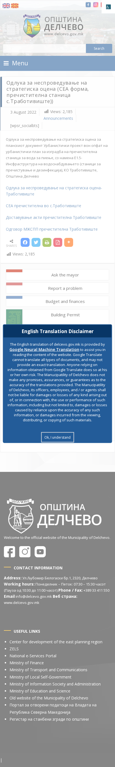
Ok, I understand (57, 437)
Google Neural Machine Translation (44, 349)
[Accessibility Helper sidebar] (108, 6)
